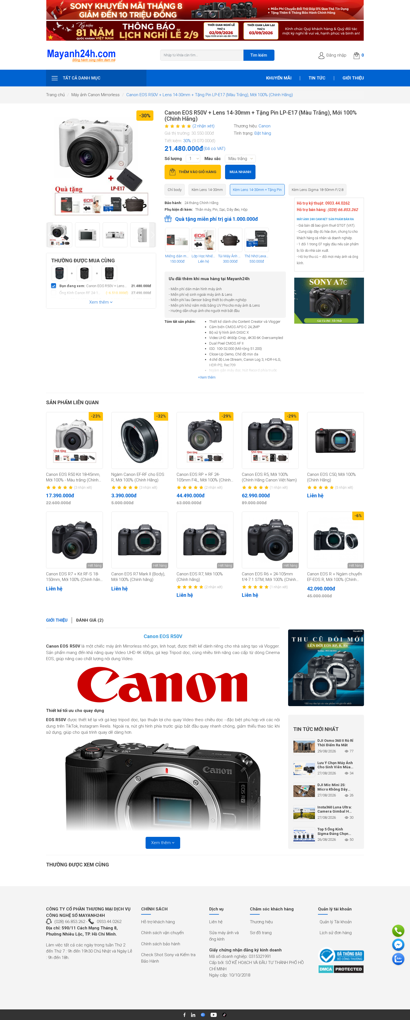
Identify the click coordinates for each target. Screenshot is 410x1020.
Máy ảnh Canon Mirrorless (95, 94)
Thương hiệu (261, 921)
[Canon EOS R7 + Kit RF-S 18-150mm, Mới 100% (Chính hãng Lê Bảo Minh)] (74, 540)
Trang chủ (55, 94)
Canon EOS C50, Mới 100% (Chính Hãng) (331, 477)
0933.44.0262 (109, 921)
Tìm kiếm (258, 55)
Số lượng (173, 158)
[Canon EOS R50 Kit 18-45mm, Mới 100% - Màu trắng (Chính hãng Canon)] (74, 440)
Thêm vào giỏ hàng (197, 172)
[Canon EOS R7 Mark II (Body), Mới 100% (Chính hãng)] (139, 540)
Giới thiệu (353, 78)
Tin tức (316, 78)
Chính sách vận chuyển (162, 932)
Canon (265, 126)
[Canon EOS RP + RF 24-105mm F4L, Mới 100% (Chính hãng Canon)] (205, 440)
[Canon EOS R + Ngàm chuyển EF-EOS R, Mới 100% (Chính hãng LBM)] (335, 540)
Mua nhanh (240, 172)
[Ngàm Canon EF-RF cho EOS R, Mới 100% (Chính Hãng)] (139, 440)
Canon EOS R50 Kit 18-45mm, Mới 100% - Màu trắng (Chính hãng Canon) (73, 477)
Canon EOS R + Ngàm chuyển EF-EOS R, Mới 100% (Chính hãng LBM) (334, 577)
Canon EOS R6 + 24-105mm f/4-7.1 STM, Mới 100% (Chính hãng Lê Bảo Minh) (269, 577)
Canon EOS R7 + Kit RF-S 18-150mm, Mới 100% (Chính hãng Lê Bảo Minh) (74, 577)
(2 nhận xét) (203, 126)
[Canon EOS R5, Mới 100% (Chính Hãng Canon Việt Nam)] (270, 440)
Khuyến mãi (278, 78)
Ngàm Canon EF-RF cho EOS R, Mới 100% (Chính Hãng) (137, 477)
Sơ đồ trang (261, 932)
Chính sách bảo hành (160, 943)
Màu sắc (212, 158)
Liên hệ (216, 921)
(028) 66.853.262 (69, 921)
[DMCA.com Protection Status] (341, 969)
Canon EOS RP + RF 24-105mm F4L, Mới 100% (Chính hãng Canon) (204, 477)
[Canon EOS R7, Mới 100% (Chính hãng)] (205, 540)
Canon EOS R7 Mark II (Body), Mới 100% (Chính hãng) (138, 576)
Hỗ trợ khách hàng (158, 921)
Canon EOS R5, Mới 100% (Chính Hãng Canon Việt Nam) (269, 477)
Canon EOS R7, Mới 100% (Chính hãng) (200, 576)
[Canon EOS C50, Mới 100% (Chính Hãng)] (335, 440)
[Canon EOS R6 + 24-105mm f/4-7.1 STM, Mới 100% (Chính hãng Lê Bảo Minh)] (270, 540)
